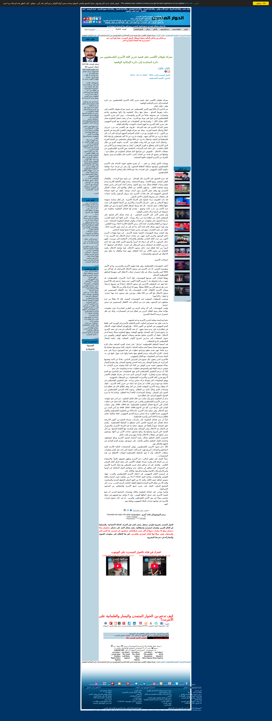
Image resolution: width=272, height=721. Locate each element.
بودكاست (92, 684)
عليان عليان (160, 35)
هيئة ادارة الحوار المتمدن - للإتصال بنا (190, 696)
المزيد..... (188, 301)
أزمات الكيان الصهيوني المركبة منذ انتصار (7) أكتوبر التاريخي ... (91, 147)
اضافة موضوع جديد (106, 690)
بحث (148, 648)
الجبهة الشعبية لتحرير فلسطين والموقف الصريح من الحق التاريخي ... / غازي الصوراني (90, 331)
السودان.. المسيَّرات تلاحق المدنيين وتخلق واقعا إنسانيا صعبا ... (91, 254)
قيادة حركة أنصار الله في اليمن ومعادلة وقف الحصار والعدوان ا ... (91, 109)
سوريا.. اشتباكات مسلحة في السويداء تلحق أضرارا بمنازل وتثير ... (90, 234)
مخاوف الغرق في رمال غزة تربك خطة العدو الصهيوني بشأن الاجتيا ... (90, 159)
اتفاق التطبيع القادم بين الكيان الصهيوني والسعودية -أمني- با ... (90, 176)
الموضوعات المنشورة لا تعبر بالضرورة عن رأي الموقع (184, 708)
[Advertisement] (182, 69)
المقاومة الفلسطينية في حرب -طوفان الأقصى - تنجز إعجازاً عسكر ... (90, 170)
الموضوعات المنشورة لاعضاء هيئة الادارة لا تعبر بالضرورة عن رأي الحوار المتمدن (117, 710)
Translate (142, 519)
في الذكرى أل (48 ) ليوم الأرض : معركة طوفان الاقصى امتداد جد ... (90, 78)
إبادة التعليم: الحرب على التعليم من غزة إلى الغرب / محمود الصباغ (91, 306)
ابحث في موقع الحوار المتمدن (102, 703)
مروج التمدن (138, 698)
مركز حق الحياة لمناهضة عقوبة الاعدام (160, 698)
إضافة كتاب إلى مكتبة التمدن (103, 696)
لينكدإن (134, 626)
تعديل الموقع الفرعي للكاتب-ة (102, 701)
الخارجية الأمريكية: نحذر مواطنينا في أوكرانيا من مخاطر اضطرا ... (90, 227)
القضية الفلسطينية (172, 35)
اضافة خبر (108, 692)
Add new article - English (102, 698)
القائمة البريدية (137, 699)
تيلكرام (129, 626)
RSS (146, 626)
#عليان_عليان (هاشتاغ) (141, 510)
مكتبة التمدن (168, 705)
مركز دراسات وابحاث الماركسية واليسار (159, 690)
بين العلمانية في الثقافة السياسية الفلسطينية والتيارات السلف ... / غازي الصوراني (90, 312)
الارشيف (139, 694)
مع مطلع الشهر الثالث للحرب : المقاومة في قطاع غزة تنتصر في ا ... (91, 128)
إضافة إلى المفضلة (135, 648)
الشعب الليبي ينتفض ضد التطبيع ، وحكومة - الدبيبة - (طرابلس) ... (91, 187)
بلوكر (115, 626)
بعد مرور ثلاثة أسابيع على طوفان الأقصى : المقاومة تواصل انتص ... (91, 153)
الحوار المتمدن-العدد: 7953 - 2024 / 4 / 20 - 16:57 (150, 75)
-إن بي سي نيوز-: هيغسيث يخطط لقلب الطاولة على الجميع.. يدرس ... (91, 211)
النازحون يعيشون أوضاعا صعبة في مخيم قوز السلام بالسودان (91, 260)
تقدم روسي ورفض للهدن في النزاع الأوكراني (90, 223)
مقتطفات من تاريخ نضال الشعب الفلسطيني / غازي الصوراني (90, 325)
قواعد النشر (198, 699)
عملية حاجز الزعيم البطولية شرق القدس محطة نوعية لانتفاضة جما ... (90, 97)
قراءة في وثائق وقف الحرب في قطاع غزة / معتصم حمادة (91, 319)
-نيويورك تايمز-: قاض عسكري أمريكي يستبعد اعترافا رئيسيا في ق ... (91, 218)
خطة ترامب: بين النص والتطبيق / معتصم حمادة (90, 293)
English (139, 703)
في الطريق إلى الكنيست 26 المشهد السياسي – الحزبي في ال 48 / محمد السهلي (91, 282)
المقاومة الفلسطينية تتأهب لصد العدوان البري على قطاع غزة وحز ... (90, 165)
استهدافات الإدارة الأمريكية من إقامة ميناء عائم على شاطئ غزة (91, 84)
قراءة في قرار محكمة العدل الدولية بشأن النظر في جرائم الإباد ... (90, 103)
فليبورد (111, 626)
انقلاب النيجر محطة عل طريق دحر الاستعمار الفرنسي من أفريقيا (90, 182)
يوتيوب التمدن (167, 703)
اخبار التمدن (138, 690)
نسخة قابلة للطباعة (153, 646)
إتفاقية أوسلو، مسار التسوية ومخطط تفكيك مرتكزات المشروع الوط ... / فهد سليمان (91, 274)
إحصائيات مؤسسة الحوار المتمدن (191, 698)
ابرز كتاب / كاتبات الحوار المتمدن (191, 701)
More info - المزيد (192, 3)
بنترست (124, 626)
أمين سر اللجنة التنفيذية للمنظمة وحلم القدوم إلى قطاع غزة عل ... (90, 115)
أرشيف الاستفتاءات (136, 696)
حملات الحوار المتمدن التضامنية (132, 692)
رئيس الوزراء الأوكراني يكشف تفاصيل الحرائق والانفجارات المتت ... (91, 248)
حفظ (155, 648)
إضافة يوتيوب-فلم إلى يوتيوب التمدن (100, 694)
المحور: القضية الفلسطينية (159, 78)
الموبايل (105, 626)
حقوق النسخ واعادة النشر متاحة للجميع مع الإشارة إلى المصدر (123, 708)
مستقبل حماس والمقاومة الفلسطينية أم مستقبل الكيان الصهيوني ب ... (90, 122)
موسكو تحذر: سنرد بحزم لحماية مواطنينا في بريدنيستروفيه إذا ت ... (90, 204)
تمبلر (119, 626)
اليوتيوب (151, 626)
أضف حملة (108, 699)
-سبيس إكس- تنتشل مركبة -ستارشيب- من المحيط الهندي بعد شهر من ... (91, 241)
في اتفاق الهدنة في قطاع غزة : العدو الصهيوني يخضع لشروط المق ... (91, 135)
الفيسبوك (162, 626)
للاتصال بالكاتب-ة (120, 648)
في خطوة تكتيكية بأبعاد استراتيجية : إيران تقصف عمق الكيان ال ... (90, 71)
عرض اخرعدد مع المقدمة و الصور (191, 694)
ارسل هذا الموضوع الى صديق (133, 646)
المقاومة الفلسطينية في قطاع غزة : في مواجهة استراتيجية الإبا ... (90, 90)
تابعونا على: (167, 625)
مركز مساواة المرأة (165, 692)
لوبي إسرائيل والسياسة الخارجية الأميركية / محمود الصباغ (90, 288)
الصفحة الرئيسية (185, 35)
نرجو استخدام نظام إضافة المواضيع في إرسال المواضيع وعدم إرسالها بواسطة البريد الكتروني (172, 710)
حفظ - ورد (116, 646)
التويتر (156, 626)
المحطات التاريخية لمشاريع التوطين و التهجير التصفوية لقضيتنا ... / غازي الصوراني (90, 299)
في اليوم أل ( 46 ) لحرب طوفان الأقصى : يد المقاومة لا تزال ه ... (90, 142)
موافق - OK (260, 3)
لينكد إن (140, 684)
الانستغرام (140, 626)
